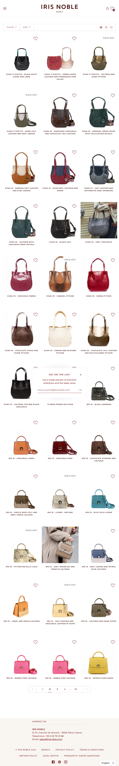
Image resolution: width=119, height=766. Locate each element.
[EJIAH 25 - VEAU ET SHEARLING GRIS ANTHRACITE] (99, 166)
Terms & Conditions (92, 750)
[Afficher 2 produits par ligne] (101, 27)
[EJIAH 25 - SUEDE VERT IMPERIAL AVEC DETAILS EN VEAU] (99, 109)
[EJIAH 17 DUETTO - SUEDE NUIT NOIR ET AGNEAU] (21, 52)
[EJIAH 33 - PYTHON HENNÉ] (99, 274)
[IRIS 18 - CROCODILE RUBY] (60, 436)
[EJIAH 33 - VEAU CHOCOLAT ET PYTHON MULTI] (99, 328)
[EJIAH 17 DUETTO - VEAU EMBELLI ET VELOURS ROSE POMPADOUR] (60, 52)
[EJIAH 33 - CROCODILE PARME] (21, 274)
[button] (112, 8)
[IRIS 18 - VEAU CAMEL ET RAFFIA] (21, 599)
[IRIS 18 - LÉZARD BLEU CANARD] (99, 490)
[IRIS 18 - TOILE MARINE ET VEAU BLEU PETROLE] (99, 545)
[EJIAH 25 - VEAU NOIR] (60, 220)
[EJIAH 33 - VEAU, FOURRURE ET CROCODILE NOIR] (21, 382)
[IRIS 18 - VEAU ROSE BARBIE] (21, 656)
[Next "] (86, 689)
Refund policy (28, 756)
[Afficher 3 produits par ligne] (106, 27)
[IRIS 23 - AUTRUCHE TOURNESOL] (99, 656)
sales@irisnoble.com (51, 739)
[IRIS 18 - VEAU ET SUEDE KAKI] (99, 599)
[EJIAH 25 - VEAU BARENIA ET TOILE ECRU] (21, 166)
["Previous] (32, 689)
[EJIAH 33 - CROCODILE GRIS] (99, 220)
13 (76, 689)
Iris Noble (24, 750)
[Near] (82, 373)
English (106, 763)
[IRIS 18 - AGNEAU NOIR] (99, 382)
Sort (25, 27)
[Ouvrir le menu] (8, 8)
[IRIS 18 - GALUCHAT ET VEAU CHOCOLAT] (99, 436)
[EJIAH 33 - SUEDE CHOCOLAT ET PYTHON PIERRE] (21, 328)
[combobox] (108, 763)
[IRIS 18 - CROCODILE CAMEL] (21, 436)
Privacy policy (65, 750)
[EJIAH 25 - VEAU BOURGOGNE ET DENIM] (60, 166)
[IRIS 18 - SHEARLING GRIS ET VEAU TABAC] (60, 545)
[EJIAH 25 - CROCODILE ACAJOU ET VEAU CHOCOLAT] (60, 109)
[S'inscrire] (77, 389)
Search (45, 750)
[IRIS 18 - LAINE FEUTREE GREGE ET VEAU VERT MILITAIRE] (21, 490)
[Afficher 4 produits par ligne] (112, 27)
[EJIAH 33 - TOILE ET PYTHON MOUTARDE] (60, 328)
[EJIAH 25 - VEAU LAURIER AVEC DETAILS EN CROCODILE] (21, 220)
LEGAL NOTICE (51, 756)
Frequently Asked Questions (82, 756)
